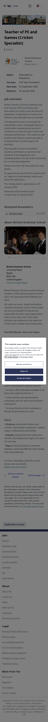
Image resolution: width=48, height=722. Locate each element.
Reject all (24, 371)
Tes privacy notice (26, 357)
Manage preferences (24, 364)
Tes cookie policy (11, 357)
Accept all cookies (24, 378)
